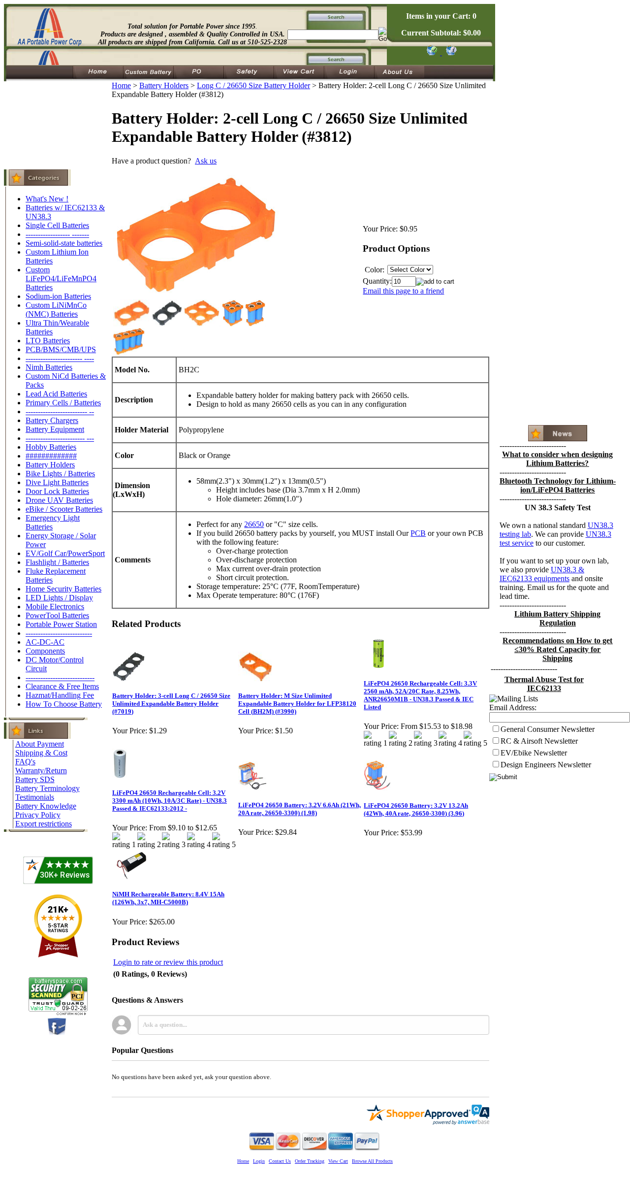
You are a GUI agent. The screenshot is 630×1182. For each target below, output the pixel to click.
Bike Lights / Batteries (60, 473)
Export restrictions (43, 824)
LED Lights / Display (59, 597)
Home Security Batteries (63, 589)
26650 (254, 524)
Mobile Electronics (55, 606)
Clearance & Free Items (62, 686)
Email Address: (512, 707)
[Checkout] (431, 52)
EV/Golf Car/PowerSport (65, 553)
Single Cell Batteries (57, 225)
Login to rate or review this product (168, 962)
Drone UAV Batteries (59, 500)
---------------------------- (60, 677)
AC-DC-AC (45, 642)
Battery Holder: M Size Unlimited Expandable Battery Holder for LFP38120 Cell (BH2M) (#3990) (297, 703)
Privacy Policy (38, 815)
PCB (418, 533)
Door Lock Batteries (57, 491)
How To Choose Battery (64, 704)
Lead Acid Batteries (56, 394)
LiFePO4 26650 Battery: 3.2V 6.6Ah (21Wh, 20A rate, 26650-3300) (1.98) (299, 809)
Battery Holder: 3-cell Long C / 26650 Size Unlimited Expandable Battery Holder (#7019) (171, 703)
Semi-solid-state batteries (64, 243)
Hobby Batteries (51, 447)
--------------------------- (59, 633)
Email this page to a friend (403, 291)
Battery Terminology (47, 788)
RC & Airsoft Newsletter (539, 741)
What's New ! (47, 199)
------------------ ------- (57, 234)
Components (45, 651)
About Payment (39, 744)
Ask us (206, 161)
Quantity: (377, 281)
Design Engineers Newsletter (546, 764)
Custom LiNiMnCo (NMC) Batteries (56, 309)
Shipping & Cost (41, 753)
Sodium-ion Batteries (58, 296)
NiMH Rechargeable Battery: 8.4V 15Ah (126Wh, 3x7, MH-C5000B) (168, 898)
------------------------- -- (60, 411)
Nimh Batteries (49, 367)
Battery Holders (50, 464)
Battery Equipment (55, 429)
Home (121, 85)
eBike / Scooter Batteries (64, 509)
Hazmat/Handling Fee (60, 695)
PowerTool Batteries (57, 615)
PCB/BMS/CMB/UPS (61, 349)
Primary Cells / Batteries (63, 402)
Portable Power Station (61, 624)
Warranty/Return (41, 770)
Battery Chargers (52, 420)
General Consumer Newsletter (548, 729)
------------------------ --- (60, 438)
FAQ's (25, 761)
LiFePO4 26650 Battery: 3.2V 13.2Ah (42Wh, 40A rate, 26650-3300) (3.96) (416, 809)
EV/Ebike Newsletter (534, 753)
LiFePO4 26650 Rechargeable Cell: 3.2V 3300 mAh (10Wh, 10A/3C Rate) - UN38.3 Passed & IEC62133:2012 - (169, 800)
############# (51, 456)
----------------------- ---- (60, 358)
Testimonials (34, 797)
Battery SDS (35, 779)
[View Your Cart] (449, 52)
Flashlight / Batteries (57, 562)
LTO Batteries (48, 340)
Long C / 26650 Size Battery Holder (253, 85)
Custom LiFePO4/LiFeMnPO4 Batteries (61, 278)
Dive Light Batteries (57, 482)
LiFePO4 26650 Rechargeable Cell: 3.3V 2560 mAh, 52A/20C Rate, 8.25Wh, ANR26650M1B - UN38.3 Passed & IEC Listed (420, 695)
